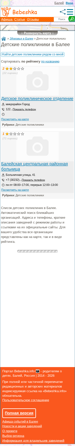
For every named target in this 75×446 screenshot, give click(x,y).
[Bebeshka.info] (3, 39)
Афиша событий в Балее (20, 421)
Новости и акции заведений (22, 426)
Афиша (7, 19)
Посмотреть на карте (15, 119)
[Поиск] (71, 19)
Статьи (19, 19)
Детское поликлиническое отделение (37, 98)
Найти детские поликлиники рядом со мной (32, 54)
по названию (50, 61)
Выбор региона (13, 436)
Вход (69, 3)
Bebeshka (24, 12)
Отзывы (33, 19)
